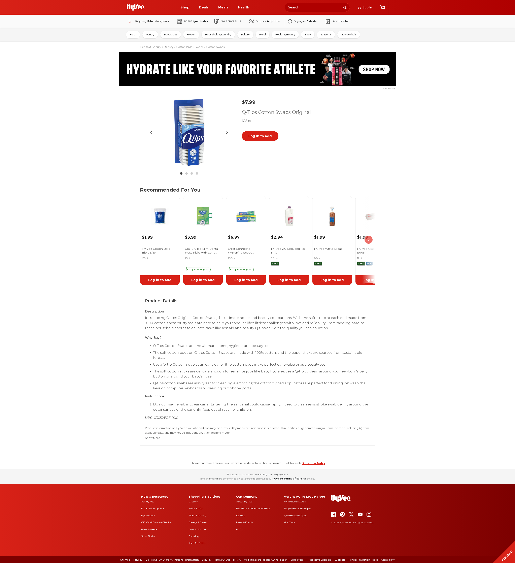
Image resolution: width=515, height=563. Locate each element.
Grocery (193, 501)
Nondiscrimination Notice (363, 559)
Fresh (133, 34)
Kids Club (289, 522)
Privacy (137, 559)
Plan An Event (197, 542)
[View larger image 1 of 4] (189, 132)
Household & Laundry (218, 34)
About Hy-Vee (244, 501)
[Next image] (227, 132)
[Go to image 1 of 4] (181, 173)
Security (206, 559)
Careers (240, 515)
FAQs (239, 529)
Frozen (191, 34)
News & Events (244, 522)
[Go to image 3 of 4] (191, 173)
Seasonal (325, 34)
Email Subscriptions (152, 508)
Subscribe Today (313, 463)
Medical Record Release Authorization (265, 559)
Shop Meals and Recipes (297, 508)
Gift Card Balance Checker (156, 522)
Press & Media (149, 529)
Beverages (170, 34)
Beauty (168, 46)
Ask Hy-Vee (147, 501)
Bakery (245, 34)
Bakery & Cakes (198, 522)
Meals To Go (195, 508)
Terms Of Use (222, 559)
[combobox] (317, 7)
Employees (297, 559)
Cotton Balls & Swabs (189, 46)
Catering (194, 536)
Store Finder (148, 536)
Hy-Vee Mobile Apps (295, 515)
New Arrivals (348, 34)
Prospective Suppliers (319, 559)
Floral (262, 34)
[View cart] (382, 7)
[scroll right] (369, 240)
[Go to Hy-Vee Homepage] (136, 7)
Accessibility (388, 559)
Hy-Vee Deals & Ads (295, 501)
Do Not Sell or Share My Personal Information (172, 559)
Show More (152, 437)
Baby (308, 34)
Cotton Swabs (215, 46)
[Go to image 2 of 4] (186, 173)
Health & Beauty (285, 34)
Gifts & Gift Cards (199, 529)
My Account (148, 515)
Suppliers (340, 559)
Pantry (150, 34)
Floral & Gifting (197, 515)
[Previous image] (151, 132)
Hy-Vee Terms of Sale (287, 478)
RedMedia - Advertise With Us (253, 508)
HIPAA (237, 559)
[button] (198, 269)
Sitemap (125, 559)
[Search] (345, 7)
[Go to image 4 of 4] (197, 173)
